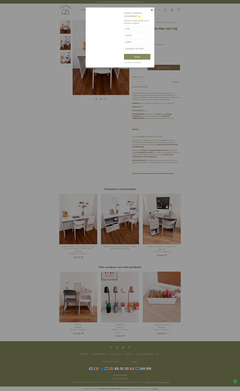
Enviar (137, 56)
